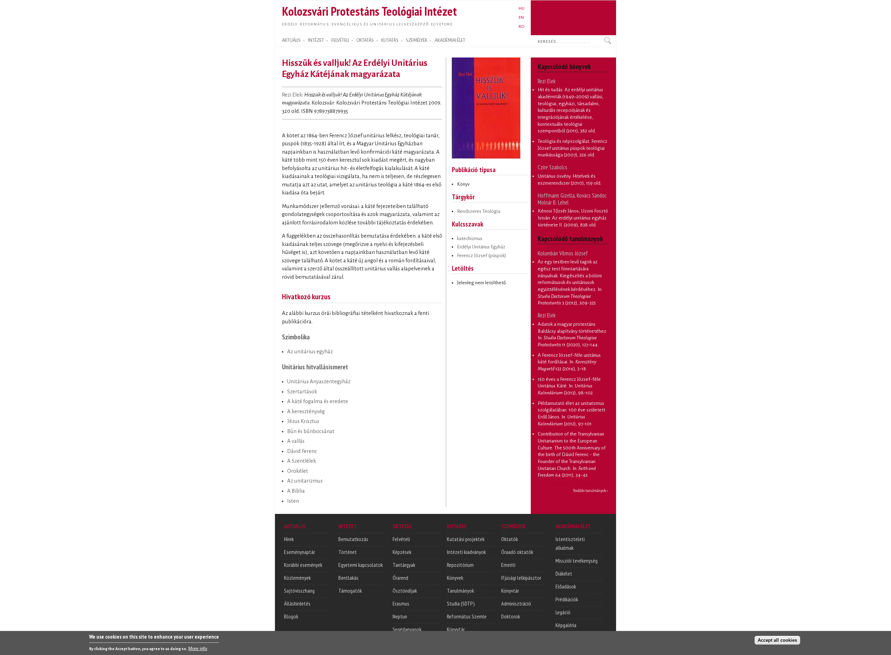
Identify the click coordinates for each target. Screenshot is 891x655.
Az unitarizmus (305, 481)
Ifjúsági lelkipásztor (521, 577)
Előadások (565, 586)
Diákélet (563, 573)
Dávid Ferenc (302, 451)
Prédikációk (566, 599)
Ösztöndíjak (405, 590)
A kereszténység (306, 411)
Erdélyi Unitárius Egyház (481, 246)
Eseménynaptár (299, 551)
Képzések (402, 551)
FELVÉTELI (340, 40)
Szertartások (302, 391)
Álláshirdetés (297, 603)
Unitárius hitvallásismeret (315, 366)
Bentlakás (348, 577)
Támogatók (350, 590)
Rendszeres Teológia (478, 211)
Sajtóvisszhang (299, 590)
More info (197, 648)
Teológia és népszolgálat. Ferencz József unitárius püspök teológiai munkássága (572, 148)
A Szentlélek (301, 461)
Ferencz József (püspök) (481, 255)
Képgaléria (565, 625)
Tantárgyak (404, 564)
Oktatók (509, 538)
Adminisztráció (516, 603)
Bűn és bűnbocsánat (310, 431)
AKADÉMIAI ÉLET (450, 40)
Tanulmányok (460, 590)
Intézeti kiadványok (466, 551)
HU (522, 8)
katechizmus (469, 238)
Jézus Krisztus (303, 421)
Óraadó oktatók (517, 551)
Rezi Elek (292, 95)
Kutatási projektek (465, 538)
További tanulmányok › (590, 490)
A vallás (296, 441)
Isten (293, 501)
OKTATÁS (365, 40)
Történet (347, 551)
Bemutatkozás (353, 538)
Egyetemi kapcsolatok (360, 564)
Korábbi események (303, 564)
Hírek (289, 538)
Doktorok (510, 616)
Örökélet (297, 471)
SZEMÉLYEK (416, 40)
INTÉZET (316, 40)
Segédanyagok (407, 629)
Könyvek (455, 577)
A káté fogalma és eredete (317, 401)
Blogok (291, 616)
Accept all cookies (777, 639)
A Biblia (296, 491)
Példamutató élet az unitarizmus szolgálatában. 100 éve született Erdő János (571, 410)
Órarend (400, 577)
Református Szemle (467, 616)
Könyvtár (456, 629)
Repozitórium (460, 564)
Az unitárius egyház (310, 351)
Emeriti (508, 564)
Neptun (400, 616)
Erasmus (401, 603)
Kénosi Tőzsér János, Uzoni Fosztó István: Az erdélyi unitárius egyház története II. (573, 217)
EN (521, 17)
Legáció (562, 612)
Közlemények (297, 577)
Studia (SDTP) (461, 603)
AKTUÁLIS (291, 40)
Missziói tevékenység (576, 560)
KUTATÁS (390, 40)
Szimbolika (296, 336)
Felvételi (401, 538)
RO (522, 26)
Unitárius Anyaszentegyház (318, 381)
